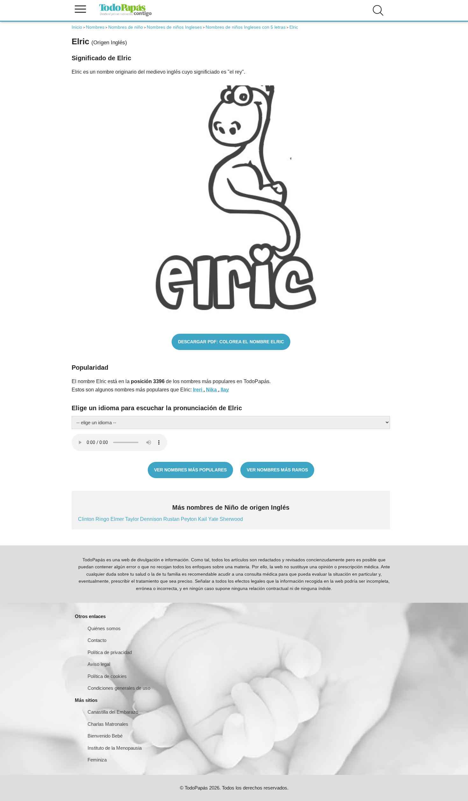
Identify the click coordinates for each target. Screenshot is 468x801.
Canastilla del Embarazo (113, 712)
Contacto (97, 640)
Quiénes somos (104, 628)
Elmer (117, 519)
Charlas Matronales (108, 724)
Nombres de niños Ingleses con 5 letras (246, 27)
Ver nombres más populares (190, 469)
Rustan (172, 519)
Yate (214, 519)
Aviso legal (99, 664)
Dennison (151, 519)
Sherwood (231, 519)
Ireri (198, 389)
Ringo (103, 519)
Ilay (225, 389)
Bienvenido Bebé (105, 736)
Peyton (189, 519)
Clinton (87, 519)
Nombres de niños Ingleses (174, 27)
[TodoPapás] (125, 15)
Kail (203, 519)
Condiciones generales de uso (119, 688)
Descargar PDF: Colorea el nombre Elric (231, 341)
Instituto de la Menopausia (115, 748)
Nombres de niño (125, 27)
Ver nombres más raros (277, 469)
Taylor (132, 519)
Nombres (95, 27)
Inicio (77, 27)
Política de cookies (107, 676)
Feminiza (97, 759)
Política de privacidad (110, 652)
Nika (212, 389)
